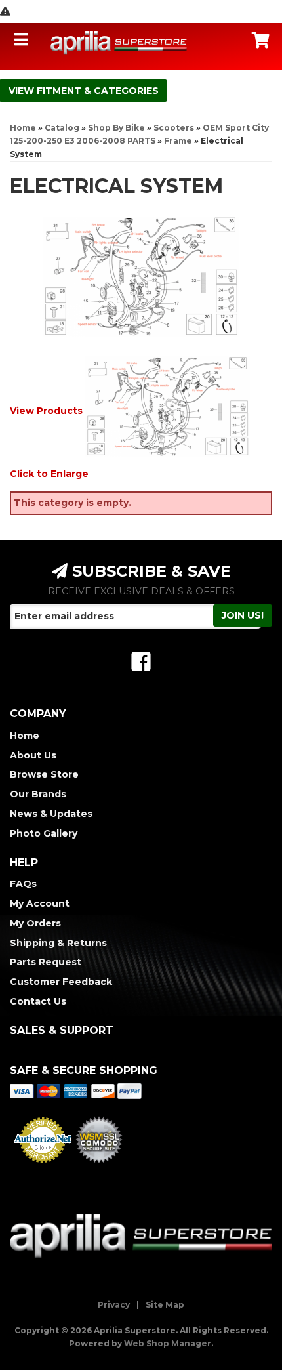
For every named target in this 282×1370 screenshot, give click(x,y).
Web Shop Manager (167, 1343)
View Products (46, 410)
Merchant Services (42, 1166)
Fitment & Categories (98, 90)
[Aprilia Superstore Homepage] (119, 42)
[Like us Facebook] (141, 662)
